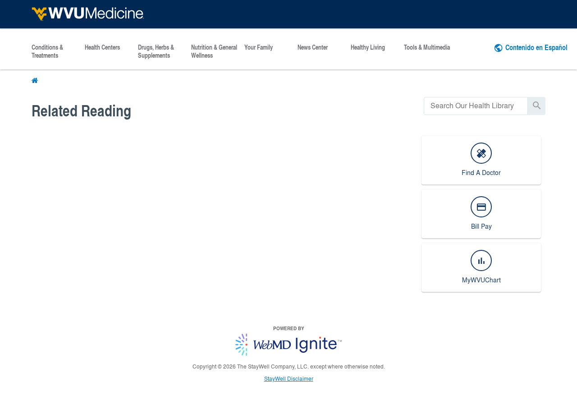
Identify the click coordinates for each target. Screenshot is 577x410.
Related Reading (81, 110)
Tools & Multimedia (427, 47)
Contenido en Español (536, 47)
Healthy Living (368, 47)
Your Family (258, 47)
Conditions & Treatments (47, 51)
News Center (313, 47)
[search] (476, 105)
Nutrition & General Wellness (214, 51)
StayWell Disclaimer (288, 378)
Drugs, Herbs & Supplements (156, 51)
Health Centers (102, 47)
